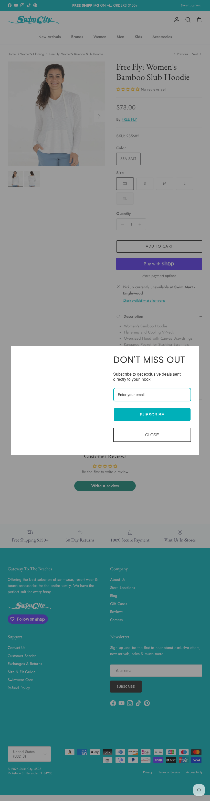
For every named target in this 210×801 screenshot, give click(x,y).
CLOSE (152, 435)
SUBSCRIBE (152, 414)
